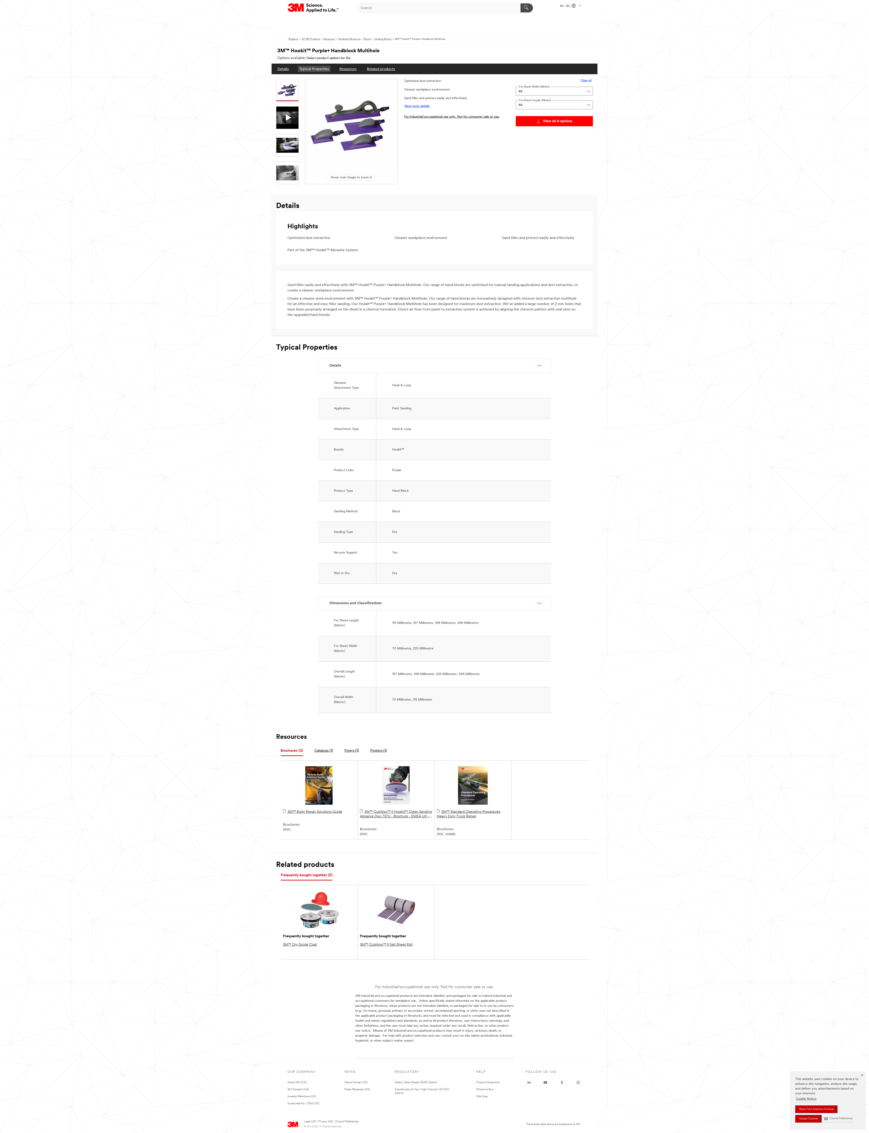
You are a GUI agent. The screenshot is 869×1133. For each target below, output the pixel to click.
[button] (838, 1118)
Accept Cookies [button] (808, 1118)
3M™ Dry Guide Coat (300, 945)
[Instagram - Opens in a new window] (578, 1082)
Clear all (586, 80)
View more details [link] (417, 106)
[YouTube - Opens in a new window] (545, 1082)
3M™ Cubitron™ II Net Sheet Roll (386, 945)
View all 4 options (558, 121)
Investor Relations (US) (301, 1096)
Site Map (482, 1096)
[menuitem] (283, 69)
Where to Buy (485, 1089)
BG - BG (565, 6)
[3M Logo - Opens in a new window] (313, 7)
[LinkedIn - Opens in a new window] (529, 1082)
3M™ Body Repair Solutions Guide (314, 812)
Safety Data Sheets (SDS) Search (416, 1082)
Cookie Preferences (346, 1121)
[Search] (526, 7)
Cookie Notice (806, 1099)
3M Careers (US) (298, 1089)
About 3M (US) (297, 1082)
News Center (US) (356, 1082)
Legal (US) (310, 1121)
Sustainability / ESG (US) (303, 1103)
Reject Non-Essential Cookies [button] (816, 1109)
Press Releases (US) (357, 1089)
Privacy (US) (326, 1121)
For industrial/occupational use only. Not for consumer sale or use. (452, 117)
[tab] (292, 751)
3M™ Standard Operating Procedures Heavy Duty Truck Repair (468, 814)
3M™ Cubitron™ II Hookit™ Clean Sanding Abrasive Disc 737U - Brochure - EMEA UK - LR (396, 814)
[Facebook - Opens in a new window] (562, 1082)
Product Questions (488, 1082)
